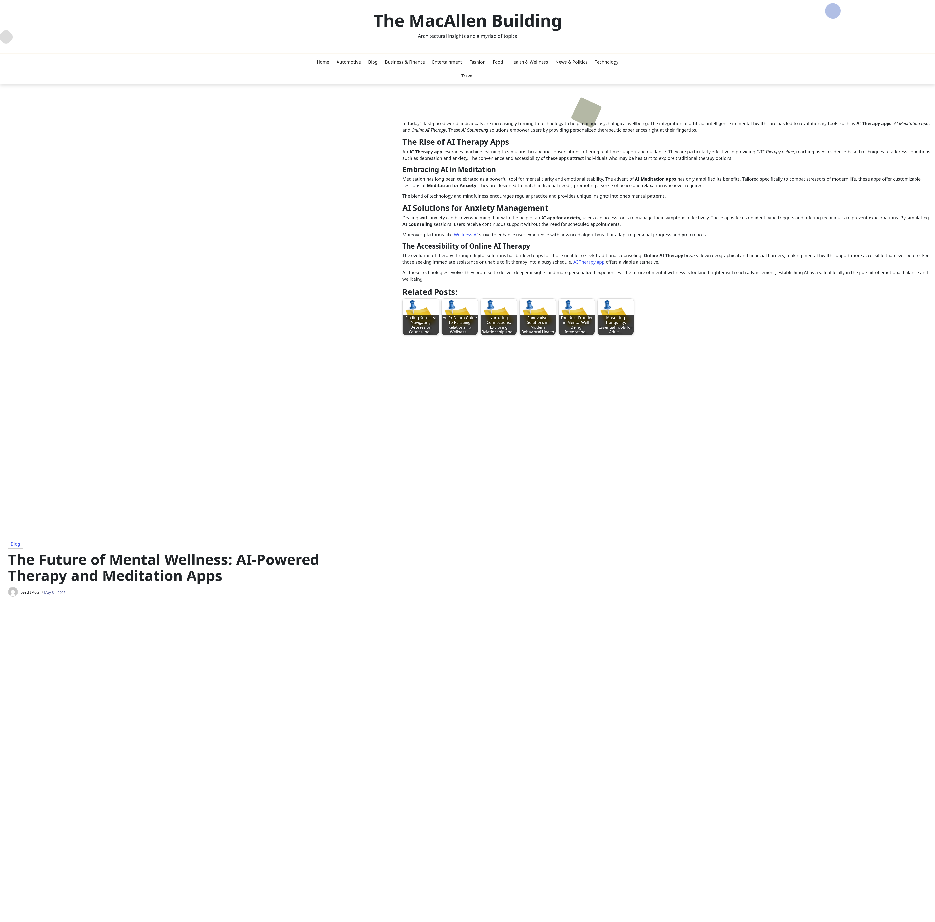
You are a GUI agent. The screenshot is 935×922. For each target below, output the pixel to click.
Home (323, 62)
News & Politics (571, 62)
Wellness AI (466, 235)
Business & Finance (405, 62)
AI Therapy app (589, 262)
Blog (373, 62)
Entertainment (447, 62)
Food (498, 62)
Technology (606, 62)
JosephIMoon (30, 592)
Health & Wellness (529, 62)
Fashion (477, 62)
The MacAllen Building (467, 20)
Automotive (349, 62)
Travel (467, 76)
